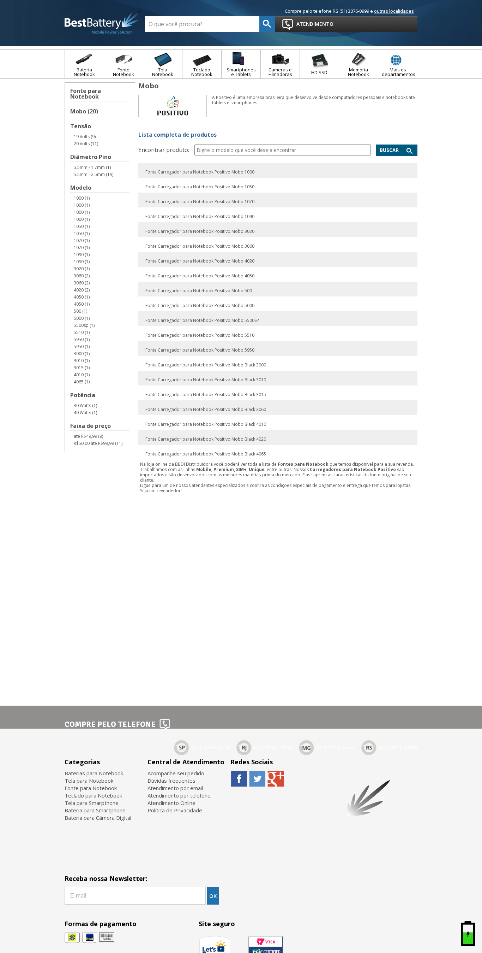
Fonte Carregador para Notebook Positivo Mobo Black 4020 (205, 439)
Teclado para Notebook (93, 795)
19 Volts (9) (85, 137)
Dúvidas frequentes (171, 780)
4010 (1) (82, 375)
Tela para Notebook (89, 780)
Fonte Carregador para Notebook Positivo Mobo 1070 (199, 202)
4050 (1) (82, 297)
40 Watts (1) (85, 413)
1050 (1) (82, 226)
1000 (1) (82, 198)
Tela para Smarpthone (92, 802)
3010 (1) (82, 361)
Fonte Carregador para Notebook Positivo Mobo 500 (198, 291)
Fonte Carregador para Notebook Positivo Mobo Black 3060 (205, 409)
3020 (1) (82, 269)
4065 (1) (82, 382)
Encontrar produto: (163, 150)
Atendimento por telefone (179, 795)
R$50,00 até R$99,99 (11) (98, 443)
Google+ (275, 778)
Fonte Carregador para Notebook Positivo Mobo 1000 (199, 172)
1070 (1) (82, 240)
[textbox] (202, 24)
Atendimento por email (175, 788)
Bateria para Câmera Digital (98, 817)
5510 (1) (82, 332)
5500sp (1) (84, 325)
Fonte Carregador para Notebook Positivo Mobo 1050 (199, 187)
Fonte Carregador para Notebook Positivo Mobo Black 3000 (205, 365)
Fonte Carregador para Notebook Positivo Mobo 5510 (199, 335)
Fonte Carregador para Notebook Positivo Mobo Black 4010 (205, 424)
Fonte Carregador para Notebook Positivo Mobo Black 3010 (205, 380)
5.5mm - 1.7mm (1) (92, 167)
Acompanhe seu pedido (175, 773)
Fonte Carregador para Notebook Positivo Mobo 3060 (199, 246)
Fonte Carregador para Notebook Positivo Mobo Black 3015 (205, 395)
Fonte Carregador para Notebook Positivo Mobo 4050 (199, 276)
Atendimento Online (171, 802)
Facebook (238, 778)
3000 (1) (82, 354)
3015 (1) (82, 368)
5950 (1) (82, 339)
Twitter (257, 778)
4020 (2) (82, 290)
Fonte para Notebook (85, 94)
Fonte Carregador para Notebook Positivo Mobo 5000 (199, 306)
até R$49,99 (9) (88, 436)
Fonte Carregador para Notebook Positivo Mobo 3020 (199, 231)
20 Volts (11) (86, 144)
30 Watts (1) (85, 405)
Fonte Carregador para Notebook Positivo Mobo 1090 (199, 216)
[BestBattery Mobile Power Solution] (103, 22)
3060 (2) (82, 276)
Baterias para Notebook (94, 773)
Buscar (389, 150)
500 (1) (80, 311)
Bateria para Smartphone (95, 810)
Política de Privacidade (174, 810)
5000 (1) (82, 318)
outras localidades (394, 11)
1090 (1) (82, 255)
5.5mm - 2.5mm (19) (93, 174)
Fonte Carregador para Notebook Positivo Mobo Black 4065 (205, 454)
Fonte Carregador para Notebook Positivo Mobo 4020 (199, 261)
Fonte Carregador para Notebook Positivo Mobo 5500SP (202, 320)
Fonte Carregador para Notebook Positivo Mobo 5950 (199, 350)
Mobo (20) (84, 111)
